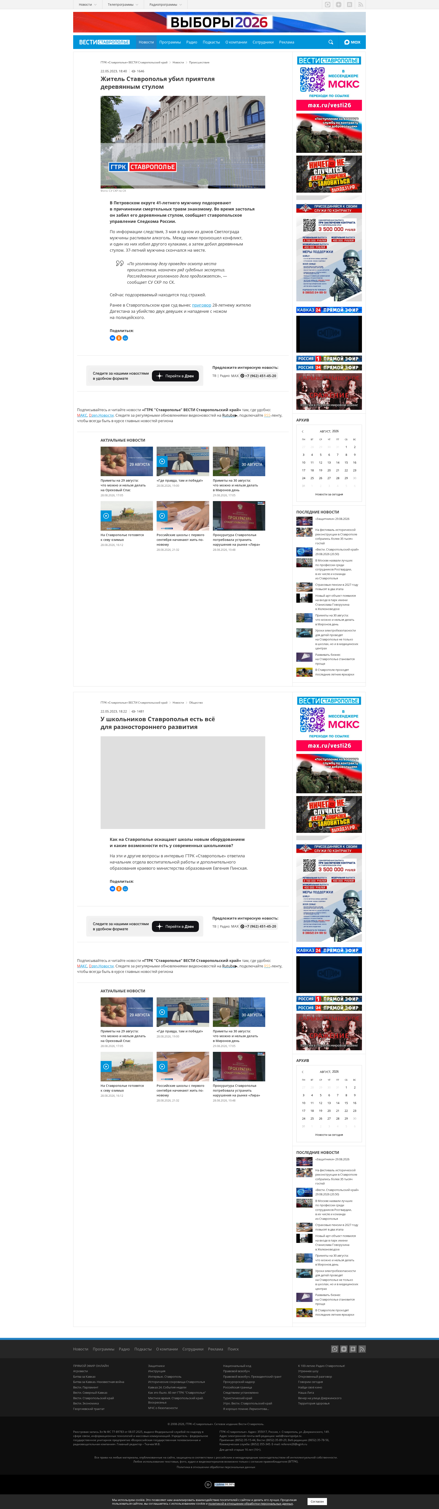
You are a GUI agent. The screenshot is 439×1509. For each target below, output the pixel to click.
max (327, 4)
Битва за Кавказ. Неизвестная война (98, 1382)
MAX (352, 42)
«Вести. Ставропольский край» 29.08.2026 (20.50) (337, 551)
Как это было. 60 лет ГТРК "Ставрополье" (177, 1392)
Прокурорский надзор (239, 1382)
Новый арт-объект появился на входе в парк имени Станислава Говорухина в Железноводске (335, 602)
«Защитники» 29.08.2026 (332, 519)
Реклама (215, 1349)
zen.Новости (101, 415)
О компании (167, 1349)
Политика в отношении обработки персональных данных (216, 1467)
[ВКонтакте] (112, 338)
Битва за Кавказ (84, 1376)
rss (360, 4)
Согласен (317, 1501)
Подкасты (143, 1349)
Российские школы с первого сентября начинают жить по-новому (180, 540)
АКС (82, 415)
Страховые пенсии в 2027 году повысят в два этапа (336, 587)
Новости (80, 1349)
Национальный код (237, 1366)
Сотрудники (192, 1349)
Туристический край (237, 1398)
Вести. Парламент (85, 1387)
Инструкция (156, 1371)
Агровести (80, 1371)
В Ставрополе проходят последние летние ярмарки (334, 672)
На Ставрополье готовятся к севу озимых (122, 537)
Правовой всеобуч (236, 1371)
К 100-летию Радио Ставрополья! (321, 1366)
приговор (201, 305)
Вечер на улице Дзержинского (320, 1398)
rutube (349, 4)
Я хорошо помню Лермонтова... (246, 1409)
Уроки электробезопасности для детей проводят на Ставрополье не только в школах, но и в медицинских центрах (336, 639)
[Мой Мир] (125, 338)
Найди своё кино (310, 1387)
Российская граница (237, 1387)
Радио (124, 1349)
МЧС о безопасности (163, 1408)
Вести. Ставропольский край (93, 1398)
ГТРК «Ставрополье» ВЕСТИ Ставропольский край (105, 42)
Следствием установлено (241, 1392)
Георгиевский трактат (88, 1409)
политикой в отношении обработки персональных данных (250, 1503)
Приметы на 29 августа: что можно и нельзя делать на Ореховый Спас (123, 485)
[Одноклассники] (119, 338)
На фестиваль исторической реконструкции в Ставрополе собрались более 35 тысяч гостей (336, 536)
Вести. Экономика (86, 1403)
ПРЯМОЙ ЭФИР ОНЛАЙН (91, 1366)
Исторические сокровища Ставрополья (176, 1382)
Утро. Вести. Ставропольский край (247, 1403)
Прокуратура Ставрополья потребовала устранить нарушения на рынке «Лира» (236, 540)
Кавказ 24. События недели (167, 1387)
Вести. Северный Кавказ (90, 1392)
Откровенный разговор (315, 1376)
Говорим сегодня (310, 1382)
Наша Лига (306, 1392)
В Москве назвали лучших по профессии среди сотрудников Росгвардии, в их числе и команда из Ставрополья (334, 569)
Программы (103, 1349)
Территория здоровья (313, 1403)
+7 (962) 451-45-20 (260, 375)
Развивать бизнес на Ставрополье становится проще (335, 659)
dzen (338, 4)
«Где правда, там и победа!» (180, 480)
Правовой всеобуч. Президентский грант (252, 1376)
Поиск (331, 42)
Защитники (156, 1366)
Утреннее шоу (308, 1371)
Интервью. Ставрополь (165, 1376)
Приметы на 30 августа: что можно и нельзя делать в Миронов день (235, 485)
